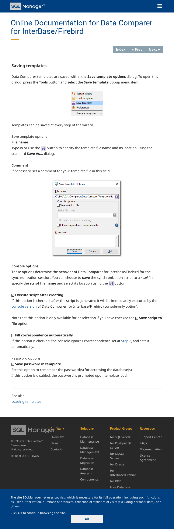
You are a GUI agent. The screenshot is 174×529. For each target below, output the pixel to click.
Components (89, 479)
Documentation (151, 449)
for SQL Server (120, 437)
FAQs (143, 443)
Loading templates (26, 401)
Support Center (151, 437)
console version (24, 306)
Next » (154, 49)
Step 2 (126, 341)
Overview (57, 437)
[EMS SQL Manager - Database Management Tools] (28, 6)
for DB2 (115, 481)
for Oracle (117, 464)
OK (87, 519)
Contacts (57, 449)
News (54, 443)
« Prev (137, 49)
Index (120, 49)
